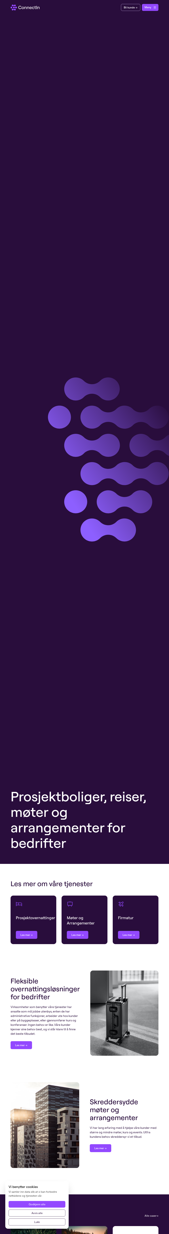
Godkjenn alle (37, 1204)
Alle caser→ (151, 1215)
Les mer (25, 935)
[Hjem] (25, 7)
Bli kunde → (130, 7)
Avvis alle (37, 1213)
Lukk (37, 1222)
